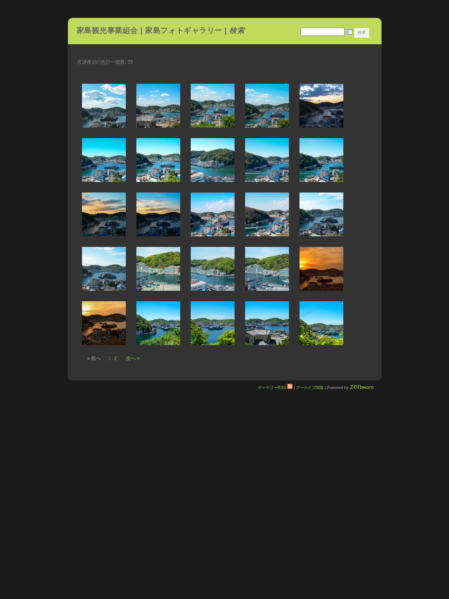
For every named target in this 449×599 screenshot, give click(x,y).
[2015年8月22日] (104, 106)
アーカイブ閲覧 (310, 387)
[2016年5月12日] (158, 323)
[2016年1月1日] (213, 214)
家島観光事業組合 (107, 30)
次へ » (132, 358)
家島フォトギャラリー (184, 30)
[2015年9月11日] (158, 106)
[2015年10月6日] (321, 106)
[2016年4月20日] (158, 269)
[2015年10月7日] (104, 160)
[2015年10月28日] (104, 214)
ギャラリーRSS (272, 387)
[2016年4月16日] (321, 214)
